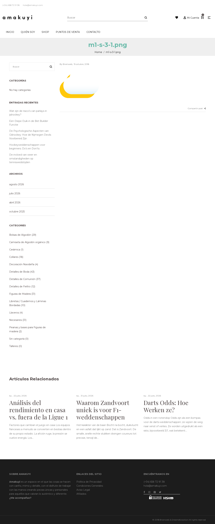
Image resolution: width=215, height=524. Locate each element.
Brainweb (164, 519)
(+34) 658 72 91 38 (154, 481)
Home (98, 52)
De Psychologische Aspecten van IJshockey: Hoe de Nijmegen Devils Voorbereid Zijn (30, 134)
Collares (13, 256)
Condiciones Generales (89, 485)
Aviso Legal (83, 489)
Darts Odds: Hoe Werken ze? (166, 406)
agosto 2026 (16, 184)
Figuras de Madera (20, 293)
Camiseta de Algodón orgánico (27, 242)
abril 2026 (14, 202)
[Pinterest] (155, 492)
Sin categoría (17, 338)
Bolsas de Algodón (20, 234)
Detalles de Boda (19, 271)
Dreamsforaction (180, 519)
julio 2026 (14, 193)
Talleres (13, 346)
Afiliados (81, 493)
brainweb (66, 64)
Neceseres (15, 320)
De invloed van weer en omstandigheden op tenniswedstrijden (23, 158)
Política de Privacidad (88, 481)
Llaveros (14, 312)
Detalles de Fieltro (20, 286)
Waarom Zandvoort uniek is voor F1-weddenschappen (102, 409)
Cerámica (14, 249)
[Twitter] (160, 492)
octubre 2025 (17, 211)
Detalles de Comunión (22, 279)
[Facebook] (144, 492)
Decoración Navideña (21, 264)
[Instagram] (149, 492)
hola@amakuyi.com (155, 485)
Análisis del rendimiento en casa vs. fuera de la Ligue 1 (38, 409)
